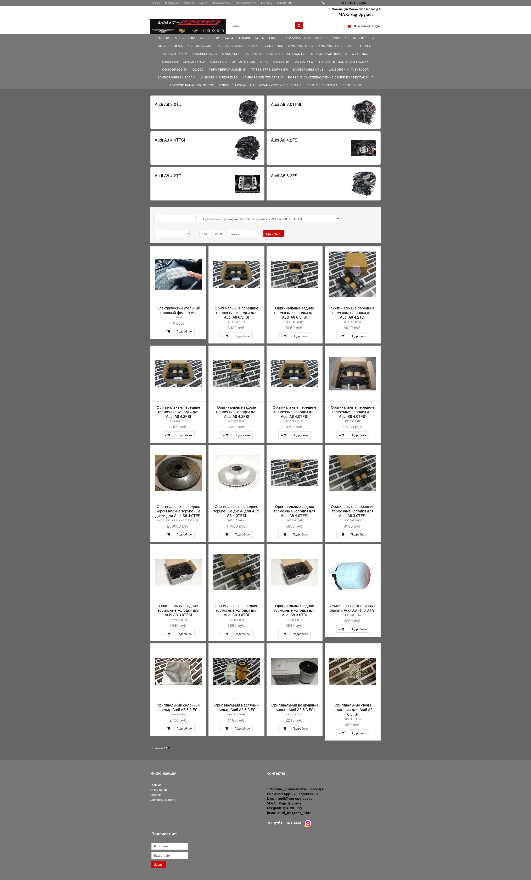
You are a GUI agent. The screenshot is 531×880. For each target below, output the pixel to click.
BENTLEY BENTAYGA (322, 85)
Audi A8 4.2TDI (169, 175)
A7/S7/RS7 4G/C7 (300, 46)
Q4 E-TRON (360, 53)
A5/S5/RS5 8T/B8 (297, 38)
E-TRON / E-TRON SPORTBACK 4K (343, 61)
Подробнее (184, 331)
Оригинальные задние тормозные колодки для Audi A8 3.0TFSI (178, 610)
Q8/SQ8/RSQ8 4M (175, 69)
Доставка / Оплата (162, 799)
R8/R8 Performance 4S (227, 69)
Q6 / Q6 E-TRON (243, 61)
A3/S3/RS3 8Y (210, 38)
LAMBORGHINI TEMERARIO (263, 77)
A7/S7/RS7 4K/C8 (330, 46)
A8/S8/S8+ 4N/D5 (204, 53)
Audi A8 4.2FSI (285, 140)
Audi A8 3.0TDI (169, 104)
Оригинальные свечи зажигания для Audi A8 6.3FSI (353, 709)
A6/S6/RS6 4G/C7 (200, 46)
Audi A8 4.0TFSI (170, 140)
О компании (172, 3)
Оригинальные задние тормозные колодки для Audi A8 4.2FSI (236, 411)
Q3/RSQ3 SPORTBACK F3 (286, 53)
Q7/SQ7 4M (281, 61)
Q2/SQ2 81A (231, 53)
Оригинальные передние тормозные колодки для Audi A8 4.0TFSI (294, 411)
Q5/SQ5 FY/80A (194, 61)
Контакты (266, 3)
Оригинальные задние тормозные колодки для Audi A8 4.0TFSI (294, 511)
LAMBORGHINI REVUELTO (219, 77)
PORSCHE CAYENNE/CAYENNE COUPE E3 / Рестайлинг (330, 77)
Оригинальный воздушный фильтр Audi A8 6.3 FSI (294, 707)
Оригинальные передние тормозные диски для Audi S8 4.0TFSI (236, 511)
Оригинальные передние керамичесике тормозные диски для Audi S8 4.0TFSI (178, 511)
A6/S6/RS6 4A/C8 (230, 46)
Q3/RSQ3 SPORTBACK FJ (328, 53)
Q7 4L (264, 61)
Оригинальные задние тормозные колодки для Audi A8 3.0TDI (294, 610)
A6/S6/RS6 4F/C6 (170, 46)
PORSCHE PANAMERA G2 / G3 (191, 85)
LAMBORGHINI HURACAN (176, 77)
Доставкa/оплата (246, 3)
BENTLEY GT (352, 85)
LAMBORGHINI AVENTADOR (349, 69)
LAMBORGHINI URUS (308, 69)
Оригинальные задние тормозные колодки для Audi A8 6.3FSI (294, 312)
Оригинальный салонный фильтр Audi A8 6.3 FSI (178, 707)
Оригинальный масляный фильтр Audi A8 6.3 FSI (236, 707)
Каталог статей (222, 3)
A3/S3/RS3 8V (185, 38)
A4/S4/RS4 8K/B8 (237, 38)
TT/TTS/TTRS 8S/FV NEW (269, 69)
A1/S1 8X (163, 38)
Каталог (203, 3)
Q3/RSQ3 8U (253, 53)
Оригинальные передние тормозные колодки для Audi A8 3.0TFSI (352, 511)
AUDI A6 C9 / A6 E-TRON (265, 46)
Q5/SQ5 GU (218, 61)
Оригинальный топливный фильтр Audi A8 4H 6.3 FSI (353, 608)
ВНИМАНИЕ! (284, 3)
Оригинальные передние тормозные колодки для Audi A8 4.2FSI (178, 411)
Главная (155, 3)
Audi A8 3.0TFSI (286, 104)
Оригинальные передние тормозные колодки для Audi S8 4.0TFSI (352, 411)
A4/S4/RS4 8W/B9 (267, 38)
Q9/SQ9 (197, 69)
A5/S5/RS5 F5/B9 (327, 38)
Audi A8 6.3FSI (285, 175)
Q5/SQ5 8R (170, 61)
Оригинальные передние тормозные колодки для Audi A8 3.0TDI (236, 610)
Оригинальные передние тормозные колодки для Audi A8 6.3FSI (236, 312)
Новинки (189, 3)
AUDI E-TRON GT (360, 46)
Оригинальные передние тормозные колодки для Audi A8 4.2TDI (352, 312)
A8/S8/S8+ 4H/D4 (175, 53)
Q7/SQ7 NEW (304, 61)
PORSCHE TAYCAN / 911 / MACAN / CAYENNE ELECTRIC (260, 85)
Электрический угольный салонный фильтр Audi (178, 310)
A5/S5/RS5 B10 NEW (359, 38)
